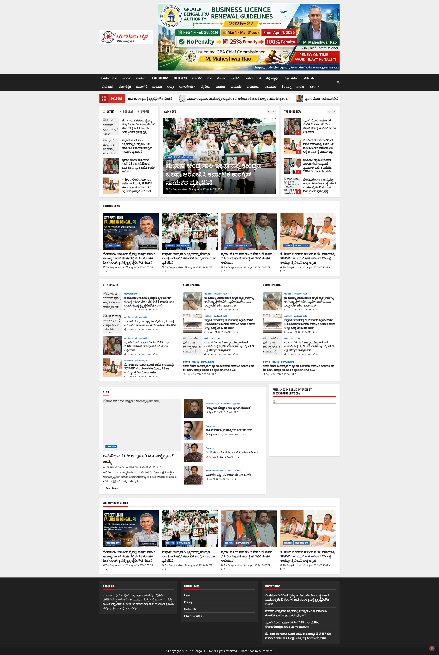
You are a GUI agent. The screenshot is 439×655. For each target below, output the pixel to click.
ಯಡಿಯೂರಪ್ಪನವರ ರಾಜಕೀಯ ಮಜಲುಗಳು (193, 475)
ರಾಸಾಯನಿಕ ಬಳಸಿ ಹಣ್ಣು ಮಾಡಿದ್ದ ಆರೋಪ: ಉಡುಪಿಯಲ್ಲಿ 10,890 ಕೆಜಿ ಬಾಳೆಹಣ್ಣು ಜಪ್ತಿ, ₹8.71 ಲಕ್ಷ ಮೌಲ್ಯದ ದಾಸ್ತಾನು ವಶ (192, 345)
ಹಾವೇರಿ (300, 86)
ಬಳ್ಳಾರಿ (170, 86)
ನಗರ (209, 78)
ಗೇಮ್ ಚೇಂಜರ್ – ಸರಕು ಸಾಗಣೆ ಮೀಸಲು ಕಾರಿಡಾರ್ (193, 452)
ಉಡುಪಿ (236, 78)
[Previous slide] (269, 112)
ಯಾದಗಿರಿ (221, 86)
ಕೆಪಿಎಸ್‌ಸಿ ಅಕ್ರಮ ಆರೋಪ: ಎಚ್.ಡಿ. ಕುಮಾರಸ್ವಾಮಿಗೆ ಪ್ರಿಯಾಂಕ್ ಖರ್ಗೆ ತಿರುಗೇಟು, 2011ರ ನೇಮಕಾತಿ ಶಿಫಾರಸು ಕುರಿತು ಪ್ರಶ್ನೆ (292, 146)
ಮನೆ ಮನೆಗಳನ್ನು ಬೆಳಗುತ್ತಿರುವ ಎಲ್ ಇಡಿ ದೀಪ (193, 430)
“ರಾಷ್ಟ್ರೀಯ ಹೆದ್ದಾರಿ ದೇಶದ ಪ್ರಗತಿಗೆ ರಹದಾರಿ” (193, 408)
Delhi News (180, 78)
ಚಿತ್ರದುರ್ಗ (309, 78)
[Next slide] (273, 112)
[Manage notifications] (432, 648)
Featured (111, 446)
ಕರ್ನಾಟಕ (196, 78)
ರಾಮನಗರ (236, 86)
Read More (113, 488)
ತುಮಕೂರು (108, 86)
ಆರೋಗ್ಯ (195, 362)
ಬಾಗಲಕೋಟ (186, 86)
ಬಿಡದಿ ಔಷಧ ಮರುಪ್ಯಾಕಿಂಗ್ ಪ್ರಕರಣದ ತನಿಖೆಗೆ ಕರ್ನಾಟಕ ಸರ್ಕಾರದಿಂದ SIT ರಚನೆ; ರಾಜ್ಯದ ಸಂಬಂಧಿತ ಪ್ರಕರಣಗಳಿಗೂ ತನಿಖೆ (218, 367)
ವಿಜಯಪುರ (271, 86)
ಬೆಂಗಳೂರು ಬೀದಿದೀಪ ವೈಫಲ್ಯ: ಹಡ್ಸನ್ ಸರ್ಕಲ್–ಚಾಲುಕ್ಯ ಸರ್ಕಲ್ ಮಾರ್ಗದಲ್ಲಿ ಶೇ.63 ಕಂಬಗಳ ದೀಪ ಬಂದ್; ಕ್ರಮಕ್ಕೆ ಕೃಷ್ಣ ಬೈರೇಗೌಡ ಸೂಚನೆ (111, 126)
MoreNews (247, 651)
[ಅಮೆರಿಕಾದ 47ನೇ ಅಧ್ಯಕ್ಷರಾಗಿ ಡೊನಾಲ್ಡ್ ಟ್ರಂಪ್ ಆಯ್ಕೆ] (142, 425)
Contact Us (190, 609)
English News (160, 78)
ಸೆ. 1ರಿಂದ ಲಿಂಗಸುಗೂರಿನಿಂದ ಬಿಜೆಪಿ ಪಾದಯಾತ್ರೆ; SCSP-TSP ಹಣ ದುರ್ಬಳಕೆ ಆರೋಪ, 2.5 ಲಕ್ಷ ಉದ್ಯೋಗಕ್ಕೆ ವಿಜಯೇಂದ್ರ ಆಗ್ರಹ (111, 186)
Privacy (188, 602)
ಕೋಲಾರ (221, 78)
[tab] (111, 112)
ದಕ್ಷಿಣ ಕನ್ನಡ (125, 86)
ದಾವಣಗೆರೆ (141, 86)
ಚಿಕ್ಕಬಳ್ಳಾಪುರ (272, 78)
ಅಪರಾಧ (126, 78)
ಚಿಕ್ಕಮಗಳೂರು (291, 78)
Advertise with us (194, 616)
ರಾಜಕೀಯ (141, 78)
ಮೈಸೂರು (205, 86)
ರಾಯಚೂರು (253, 86)
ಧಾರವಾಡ (157, 86)
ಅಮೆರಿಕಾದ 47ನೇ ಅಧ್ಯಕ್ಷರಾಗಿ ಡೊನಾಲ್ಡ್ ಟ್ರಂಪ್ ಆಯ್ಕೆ (138, 458)
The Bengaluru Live (209, 189)
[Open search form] (338, 82)
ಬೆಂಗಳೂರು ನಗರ (108, 78)
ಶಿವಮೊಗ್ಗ (286, 86)
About (187, 595)
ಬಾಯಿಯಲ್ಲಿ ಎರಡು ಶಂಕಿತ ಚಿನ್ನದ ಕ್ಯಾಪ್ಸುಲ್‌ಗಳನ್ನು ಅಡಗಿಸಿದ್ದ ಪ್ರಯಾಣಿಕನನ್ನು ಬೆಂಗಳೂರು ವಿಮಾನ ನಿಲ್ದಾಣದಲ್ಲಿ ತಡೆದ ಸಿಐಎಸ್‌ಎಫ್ (192, 301)
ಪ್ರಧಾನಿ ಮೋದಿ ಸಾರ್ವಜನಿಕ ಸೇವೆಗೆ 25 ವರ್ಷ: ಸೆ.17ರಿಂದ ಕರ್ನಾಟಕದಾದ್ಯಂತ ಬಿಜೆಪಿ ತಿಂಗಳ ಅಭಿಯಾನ (306, 98)
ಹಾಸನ (313, 86)
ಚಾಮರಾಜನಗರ (253, 78)
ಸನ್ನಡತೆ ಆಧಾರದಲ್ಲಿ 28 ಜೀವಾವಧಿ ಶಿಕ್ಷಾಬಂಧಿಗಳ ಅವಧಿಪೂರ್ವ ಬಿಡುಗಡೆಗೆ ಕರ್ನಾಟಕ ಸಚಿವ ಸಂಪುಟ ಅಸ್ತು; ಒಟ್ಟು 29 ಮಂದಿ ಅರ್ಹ (192, 323)
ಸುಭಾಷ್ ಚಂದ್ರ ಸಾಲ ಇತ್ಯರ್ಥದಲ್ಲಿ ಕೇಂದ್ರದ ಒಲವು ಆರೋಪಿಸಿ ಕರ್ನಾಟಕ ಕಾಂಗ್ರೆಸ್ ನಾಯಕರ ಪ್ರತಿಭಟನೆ (189, 98)
